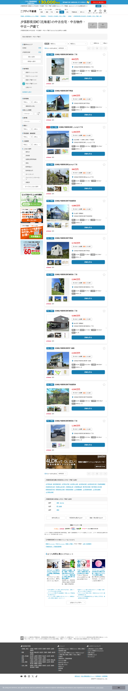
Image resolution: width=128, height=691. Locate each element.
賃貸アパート (73, 648)
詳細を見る (88, 78)
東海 (23, 658)
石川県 (48, 656)
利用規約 (98, 676)
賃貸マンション (65, 648)
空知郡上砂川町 (60, 487)
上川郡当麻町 (97, 489)
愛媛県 (36, 663)
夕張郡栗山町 (78, 487)
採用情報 (104, 676)
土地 (84, 544)
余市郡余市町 (83, 484)
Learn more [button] (99, 687)
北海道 (31, 648)
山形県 (52, 648)
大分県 (48, 665)
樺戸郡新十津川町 (96, 487)
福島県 (31, 650)
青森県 (36, 648)
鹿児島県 (32, 667)
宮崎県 (52, 665)
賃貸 (59, 648)
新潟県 (31, 656)
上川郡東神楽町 (87, 489)
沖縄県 (37, 667)
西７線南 (59, 506)
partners (38, 687)
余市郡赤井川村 (92, 484)
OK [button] (119, 687)
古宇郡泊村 (49, 484)
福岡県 (31, 665)
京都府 (40, 660)
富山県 (44, 656)
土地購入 (60, 656)
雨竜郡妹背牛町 (50, 489)
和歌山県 (53, 660)
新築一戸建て (69, 544)
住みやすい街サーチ (63, 662)
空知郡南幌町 (101, 484)
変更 (40, 48)
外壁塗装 (60, 668)
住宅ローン (61, 666)
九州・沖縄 (24, 665)
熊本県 (44, 665)
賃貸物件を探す (27, 92)
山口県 (48, 662)
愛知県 (31, 658)
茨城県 (49, 652)
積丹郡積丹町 (57, 484)
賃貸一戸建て (81, 648)
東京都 (31, 652)
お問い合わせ (91, 652)
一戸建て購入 (61, 654)
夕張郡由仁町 (69, 487)
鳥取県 (40, 662)
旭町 (58, 503)
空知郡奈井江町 (50, 487)
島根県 (44, 662)
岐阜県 (36, 658)
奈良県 (48, 660)
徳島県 (52, 662)
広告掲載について (92, 654)
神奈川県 (36, 652)
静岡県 (40, 658)
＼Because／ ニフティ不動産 (95, 648)
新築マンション (50, 544)
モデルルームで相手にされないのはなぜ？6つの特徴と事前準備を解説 (53, 572)
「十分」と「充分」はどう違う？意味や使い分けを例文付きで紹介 (83, 571)
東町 (58, 510)
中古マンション (60, 544)
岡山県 (36, 662)
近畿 (23, 660)
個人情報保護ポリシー (87, 676)
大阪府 (31, 660)
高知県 (40, 663)
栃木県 (53, 652)
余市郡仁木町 (74, 484)
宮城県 (44, 648)
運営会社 (77, 676)
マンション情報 (62, 660)
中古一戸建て (77, 654)
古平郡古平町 (66, 484)
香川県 (31, 663)
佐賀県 (36, 665)
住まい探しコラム (62, 664)
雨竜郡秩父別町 (60, 489)
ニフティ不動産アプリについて (95, 650)
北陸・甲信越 (25, 656)
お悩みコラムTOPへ (76, 602)
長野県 (40, 656)
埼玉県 (41, 652)
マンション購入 (62, 652)
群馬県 (31, 654)
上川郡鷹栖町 (78, 489)
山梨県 (36, 656)
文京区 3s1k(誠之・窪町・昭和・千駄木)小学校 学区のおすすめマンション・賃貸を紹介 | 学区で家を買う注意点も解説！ (68, 574)
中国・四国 (24, 662)
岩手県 (40, 648)
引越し (60, 670)
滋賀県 (44, 660)
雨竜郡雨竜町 (69, 489)
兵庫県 (36, 660)
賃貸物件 (88, 544)
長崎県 (40, 665)
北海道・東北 (25, 648)
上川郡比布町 (50, 492)
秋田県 (48, 648)
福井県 (52, 656)
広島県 (31, 662)
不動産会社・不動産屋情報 (53, 546)
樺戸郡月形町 (87, 487)
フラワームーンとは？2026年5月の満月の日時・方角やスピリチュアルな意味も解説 (98, 572)
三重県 (44, 658)
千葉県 (45, 652)
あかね (62, 503)
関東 (23, 652)
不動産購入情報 (62, 650)
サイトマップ (91, 656)
